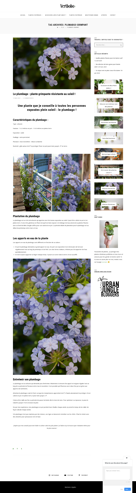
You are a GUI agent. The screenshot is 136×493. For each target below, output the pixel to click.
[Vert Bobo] (68, 6)
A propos (104, 15)
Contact (113, 15)
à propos (105, 262)
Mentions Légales (70, 487)
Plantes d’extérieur (75, 15)
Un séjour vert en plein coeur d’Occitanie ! (108, 70)
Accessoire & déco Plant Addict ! (55, 15)
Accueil (22, 15)
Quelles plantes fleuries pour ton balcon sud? (109, 58)
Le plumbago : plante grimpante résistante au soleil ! (44, 94)
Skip (121, 489)
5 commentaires (28, 98)
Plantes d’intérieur (34, 15)
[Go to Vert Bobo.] (57, 27)
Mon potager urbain (91, 15)
